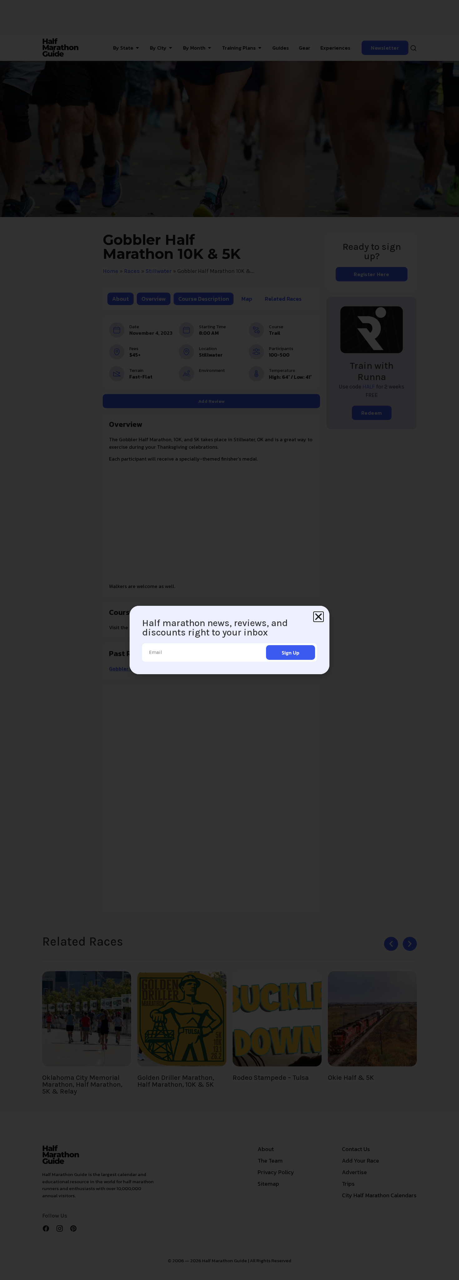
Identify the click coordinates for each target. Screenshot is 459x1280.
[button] (318, 616)
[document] (229, 640)
